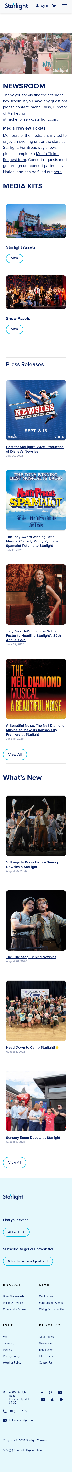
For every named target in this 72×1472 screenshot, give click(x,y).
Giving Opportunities (52, 1309)
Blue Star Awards (13, 1296)
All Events (14, 1232)
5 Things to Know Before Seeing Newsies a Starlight (32, 864)
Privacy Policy (11, 1356)
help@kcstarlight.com (21, 1420)
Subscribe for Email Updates (26, 1261)
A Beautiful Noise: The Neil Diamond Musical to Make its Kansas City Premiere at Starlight (35, 730)
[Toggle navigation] (64, 6)
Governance (46, 1337)
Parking (7, 1350)
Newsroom (45, 1343)
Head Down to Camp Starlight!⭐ (32, 1047)
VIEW (14, 258)
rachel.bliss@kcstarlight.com (32, 119)
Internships (46, 1356)
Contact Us (46, 1362)
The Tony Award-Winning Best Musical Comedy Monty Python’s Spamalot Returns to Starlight (32, 541)
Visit (5, 1337)
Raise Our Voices (13, 1303)
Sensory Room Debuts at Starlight (33, 1137)
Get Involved (47, 1296)
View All (14, 1162)
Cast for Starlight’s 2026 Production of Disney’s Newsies (35, 449)
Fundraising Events (51, 1303)
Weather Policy (12, 1362)
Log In (43, 6)
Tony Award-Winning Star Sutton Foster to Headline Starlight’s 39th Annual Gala (33, 636)
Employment (46, 1350)
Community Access (15, 1309)
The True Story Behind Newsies (31, 957)
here (58, 172)
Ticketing (8, 1343)
